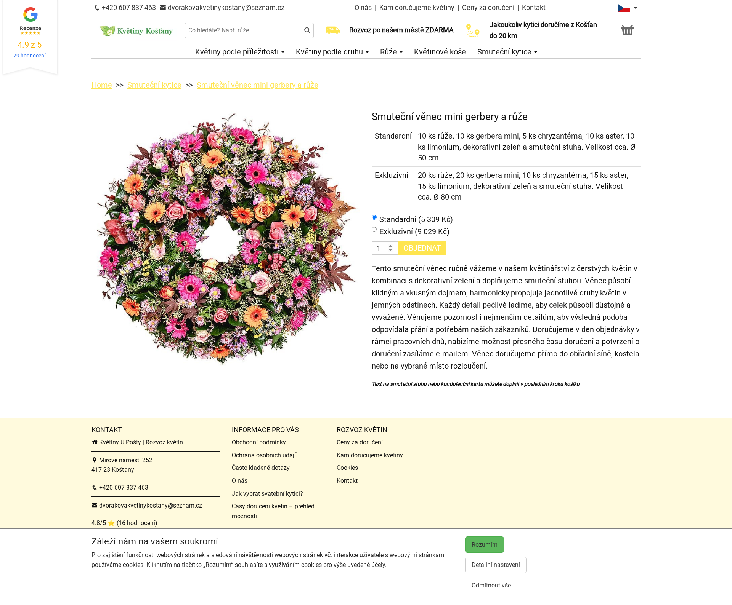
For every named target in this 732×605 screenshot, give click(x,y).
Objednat (422, 247)
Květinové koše (440, 51)
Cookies (347, 467)
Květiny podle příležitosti (238, 51)
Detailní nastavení (496, 564)
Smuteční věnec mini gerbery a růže (257, 84)
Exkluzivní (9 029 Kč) (414, 231)
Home (102, 84)
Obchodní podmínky (259, 442)
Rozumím (485, 544)
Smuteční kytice (505, 51)
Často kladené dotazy (261, 467)
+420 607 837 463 (128, 7)
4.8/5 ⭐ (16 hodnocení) (124, 523)
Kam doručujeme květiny (416, 7)
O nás (364, 7)
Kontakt (534, 7)
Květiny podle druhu (330, 51)
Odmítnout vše (491, 585)
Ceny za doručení (488, 7)
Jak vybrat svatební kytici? (267, 493)
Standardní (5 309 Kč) (416, 219)
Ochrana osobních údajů (265, 455)
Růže (389, 51)
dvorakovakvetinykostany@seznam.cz (225, 7)
